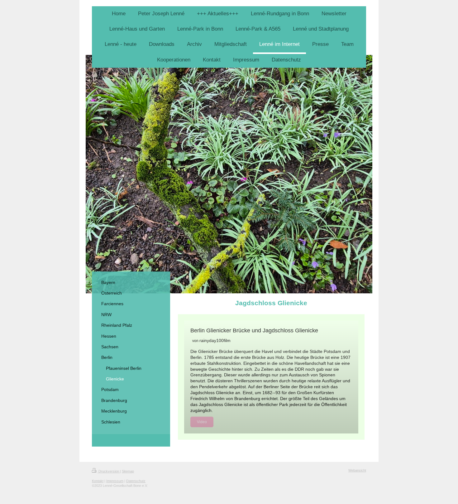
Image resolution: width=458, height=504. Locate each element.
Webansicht (357, 470)
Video (202, 422)
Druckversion (109, 471)
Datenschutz (136, 481)
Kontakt (97, 481)
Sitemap (128, 471)
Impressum (114, 481)
